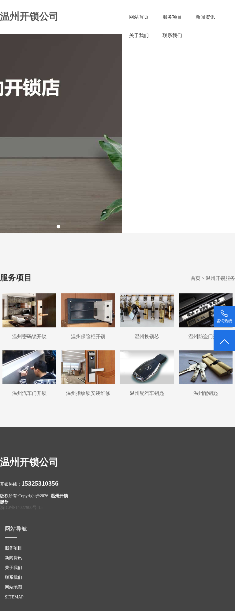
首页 (195, 278)
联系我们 (172, 35)
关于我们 (139, 35)
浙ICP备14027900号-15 (21, 507)
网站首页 (139, 17)
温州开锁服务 (220, 278)
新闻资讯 (205, 17)
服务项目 (172, 17)
